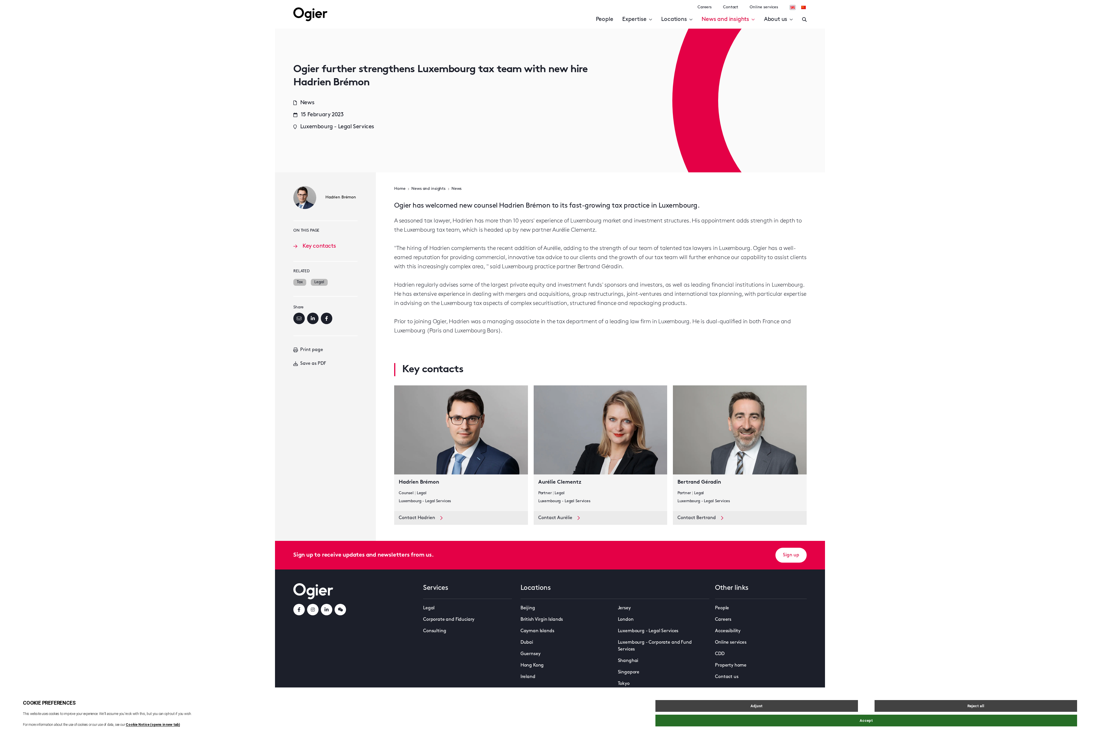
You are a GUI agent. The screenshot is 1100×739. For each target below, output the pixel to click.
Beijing (527, 608)
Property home (731, 665)
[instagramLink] (313, 609)
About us (775, 19)
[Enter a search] (804, 19)
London (626, 619)
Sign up (791, 555)
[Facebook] (326, 318)
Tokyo (624, 683)
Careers (705, 7)
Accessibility (727, 631)
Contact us (726, 677)
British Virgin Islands (541, 619)
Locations (674, 19)
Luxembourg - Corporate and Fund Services (655, 646)
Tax (300, 282)
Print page (311, 350)
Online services (764, 7)
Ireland (527, 677)
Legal (319, 282)
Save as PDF (313, 363)
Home (399, 189)
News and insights (725, 19)
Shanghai (628, 661)
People (604, 19)
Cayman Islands (537, 631)
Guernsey (530, 654)
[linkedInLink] (326, 609)
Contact (730, 7)
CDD (719, 654)
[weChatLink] (340, 609)
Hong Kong (532, 665)
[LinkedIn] (313, 318)
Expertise (634, 19)
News (456, 189)
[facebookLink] (299, 609)
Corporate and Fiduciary (448, 619)
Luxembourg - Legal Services (648, 631)
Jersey (624, 608)
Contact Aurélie (555, 518)
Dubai (526, 642)
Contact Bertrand (696, 518)
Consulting (434, 631)
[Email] (299, 318)
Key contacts (319, 246)
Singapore (629, 672)
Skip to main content (47, 6)
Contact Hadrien (417, 518)
